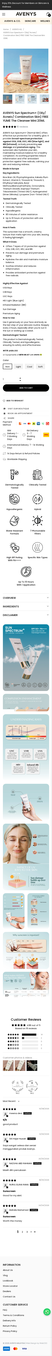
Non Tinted (8, 367)
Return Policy (10, 1325)
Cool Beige (30, 367)
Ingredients (11, 606)
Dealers (7, 1291)
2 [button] (22, 1231)
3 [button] (27, 1231)
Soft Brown (41, 367)
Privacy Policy (10, 1331)
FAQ (5, 1309)
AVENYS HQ (17, 29)
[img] (9, 1109)
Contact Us (9, 1296)
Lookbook (8, 1280)
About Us (8, 1270)
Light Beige (19, 367)
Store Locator (10, 1285)
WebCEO (43, 1343)
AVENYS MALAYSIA (17, 1343)
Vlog (5, 1275)
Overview (9, 597)
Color (6, 360)
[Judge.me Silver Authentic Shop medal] (17, 1086)
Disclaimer (10, 615)
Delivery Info (9, 1320)
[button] (10, 126)
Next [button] (47, 99)
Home (6, 29)
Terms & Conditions (13, 1315)
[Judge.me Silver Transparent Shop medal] (32, 1086)
